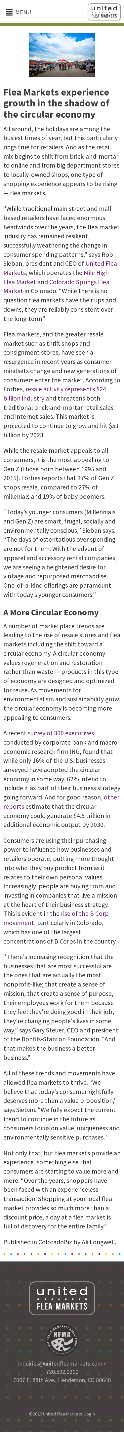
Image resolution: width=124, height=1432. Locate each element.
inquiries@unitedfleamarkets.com (60, 1363)
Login (89, 1414)
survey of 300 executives (61, 733)
